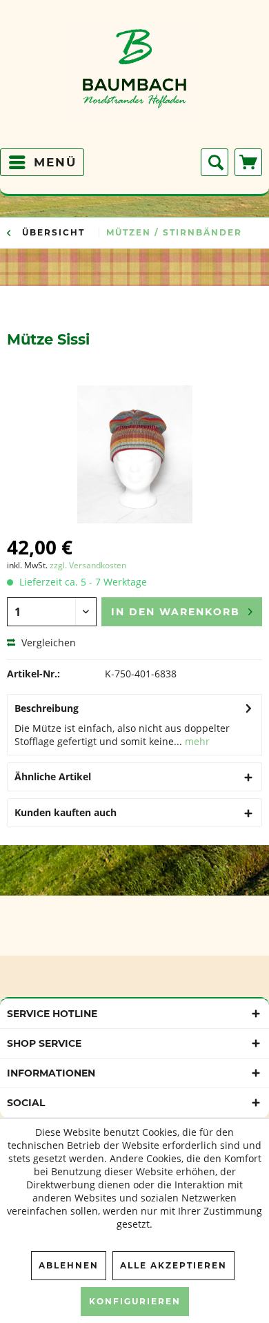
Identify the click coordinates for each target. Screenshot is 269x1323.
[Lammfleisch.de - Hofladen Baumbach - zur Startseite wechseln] (135, 79)
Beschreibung (46, 708)
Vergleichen (47, 642)
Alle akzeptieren (173, 1265)
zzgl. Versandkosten (88, 565)
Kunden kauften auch (65, 812)
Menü (55, 162)
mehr (196, 741)
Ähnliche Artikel (52, 776)
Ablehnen (69, 1265)
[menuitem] (42, 162)
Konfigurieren (135, 1301)
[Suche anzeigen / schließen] (214, 162)
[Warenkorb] (248, 162)
